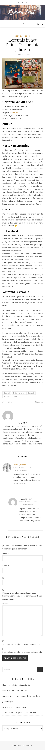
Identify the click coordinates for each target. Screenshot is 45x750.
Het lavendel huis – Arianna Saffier (16, 685)
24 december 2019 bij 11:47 (22, 467)
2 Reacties (39, 402)
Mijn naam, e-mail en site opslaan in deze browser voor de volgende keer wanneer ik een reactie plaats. (22, 596)
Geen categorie (22, 36)
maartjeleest (19, 464)
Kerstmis (7, 396)
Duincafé (31, 393)
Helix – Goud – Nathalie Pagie (14, 707)
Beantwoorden (20, 470)
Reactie (5, 603)
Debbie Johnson (18, 393)
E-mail (5, 565)
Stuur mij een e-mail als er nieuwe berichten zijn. (22, 652)
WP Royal (28, 745)
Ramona (10, 402)
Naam (5, 553)
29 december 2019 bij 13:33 (28, 502)
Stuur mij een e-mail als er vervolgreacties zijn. (21, 644)
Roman (16, 396)
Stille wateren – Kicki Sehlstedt (15, 690)
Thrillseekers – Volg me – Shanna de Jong (19, 712)
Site (4, 578)
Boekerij (14, 112)
